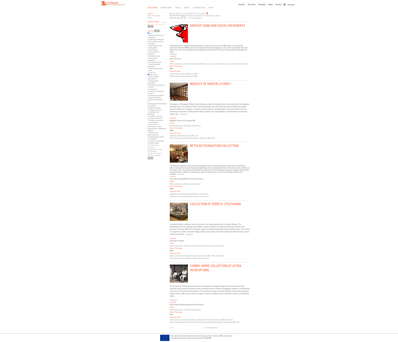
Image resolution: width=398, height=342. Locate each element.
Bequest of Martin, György (210, 84)
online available (154, 155)
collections (152, 7)
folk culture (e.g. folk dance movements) (186, 64)
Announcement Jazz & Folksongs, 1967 (184, 74)
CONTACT (278, 4)
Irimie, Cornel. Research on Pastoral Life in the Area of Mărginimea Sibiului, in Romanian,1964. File (204, 322)
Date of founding (154, 16)
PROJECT (241, 4)
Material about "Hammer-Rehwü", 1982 (183, 76)
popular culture (242, 64)
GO (157, 31)
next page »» (197, 18)
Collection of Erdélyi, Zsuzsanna (215, 204)
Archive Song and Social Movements (217, 25)
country (152, 147)
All (171, 13)
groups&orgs (166, 7)
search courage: (153, 21)
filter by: (151, 31)
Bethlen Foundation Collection (214, 145)
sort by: (150, 13)
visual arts (220, 246)
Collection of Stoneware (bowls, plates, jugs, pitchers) (189, 196)
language (291, 4)
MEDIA (270, 4)
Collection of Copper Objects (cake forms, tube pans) (189, 194)
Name (150, 18)
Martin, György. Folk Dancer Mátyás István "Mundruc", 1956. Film (192, 138)
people (178, 7)
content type (154, 145)
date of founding (155, 153)
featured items (199, 7)
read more (173, 54)
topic (151, 33)
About (211, 7)
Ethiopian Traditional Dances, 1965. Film (184, 135)
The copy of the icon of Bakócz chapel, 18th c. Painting (189, 258)
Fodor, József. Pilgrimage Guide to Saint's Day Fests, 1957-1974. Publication (197, 256)
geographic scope (155, 149)
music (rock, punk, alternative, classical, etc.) (219, 64)
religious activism (209, 246)
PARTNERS (262, 4)
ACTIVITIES (252, 4)
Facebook (285, 4)
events (187, 7)
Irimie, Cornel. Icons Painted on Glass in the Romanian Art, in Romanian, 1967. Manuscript (201, 319)
